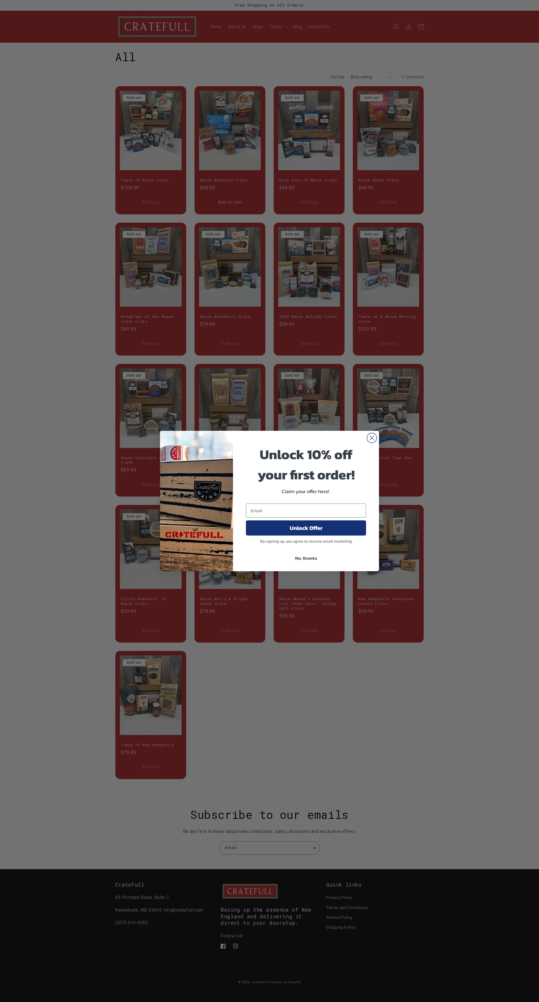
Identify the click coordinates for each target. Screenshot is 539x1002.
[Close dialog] (372, 438)
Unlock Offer (306, 528)
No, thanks (306, 558)
